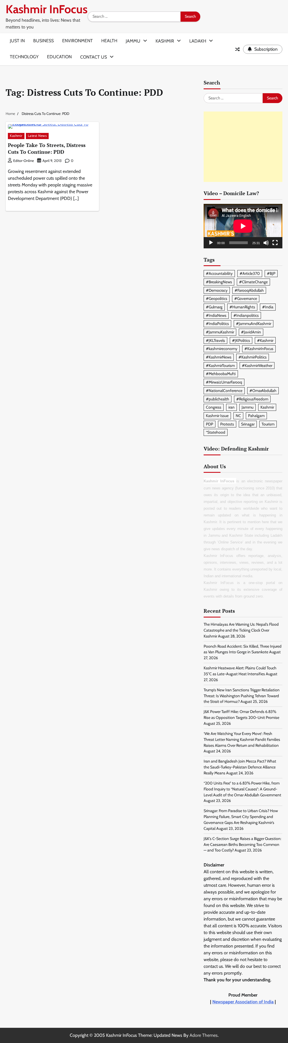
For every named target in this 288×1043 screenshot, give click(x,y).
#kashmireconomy (221, 348)
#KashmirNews (218, 357)
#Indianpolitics (246, 315)
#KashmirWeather (257, 365)
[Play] (211, 243)
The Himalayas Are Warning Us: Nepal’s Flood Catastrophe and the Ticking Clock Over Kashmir (241, 630)
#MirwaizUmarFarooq (224, 382)
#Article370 (250, 273)
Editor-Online (23, 161)
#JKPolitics (241, 340)
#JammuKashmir (220, 332)
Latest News (37, 136)
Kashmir (165, 41)
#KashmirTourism (220, 365)
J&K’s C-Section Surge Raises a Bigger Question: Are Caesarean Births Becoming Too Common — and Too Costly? (242, 844)
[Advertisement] (243, 147)
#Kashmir (265, 340)
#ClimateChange (253, 282)
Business (43, 40)
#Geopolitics (216, 298)
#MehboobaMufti (221, 373)
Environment (77, 40)
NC (238, 415)
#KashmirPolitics (252, 357)
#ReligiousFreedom (252, 399)
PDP (209, 424)
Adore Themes (204, 1035)
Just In (17, 40)
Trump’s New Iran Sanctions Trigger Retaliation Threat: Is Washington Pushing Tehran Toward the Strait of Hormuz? (242, 696)
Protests (227, 424)
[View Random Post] (237, 49)
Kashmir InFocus (46, 9)
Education (59, 56)
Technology (24, 56)
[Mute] (266, 243)
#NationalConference (224, 390)
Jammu (133, 41)
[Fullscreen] (275, 243)
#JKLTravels (215, 340)
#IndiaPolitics (217, 323)
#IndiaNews (216, 315)
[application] (243, 226)
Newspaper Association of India (243, 1001)
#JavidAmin (251, 332)
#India (267, 307)
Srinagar (248, 424)
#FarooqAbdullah (249, 290)
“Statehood (215, 432)
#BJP (271, 273)
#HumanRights (242, 307)
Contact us (93, 57)
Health (109, 40)
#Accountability (219, 273)
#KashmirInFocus (258, 348)
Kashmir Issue (217, 415)
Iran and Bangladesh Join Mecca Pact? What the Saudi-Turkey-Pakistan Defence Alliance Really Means (240, 767)
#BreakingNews (219, 282)
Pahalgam (256, 415)
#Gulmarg (214, 307)
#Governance (245, 298)
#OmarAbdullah (262, 390)
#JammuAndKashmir (253, 323)
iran (231, 407)
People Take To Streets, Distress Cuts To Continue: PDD (47, 148)
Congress (213, 407)
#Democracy (217, 290)
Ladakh (197, 41)
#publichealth (217, 399)
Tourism (268, 424)
